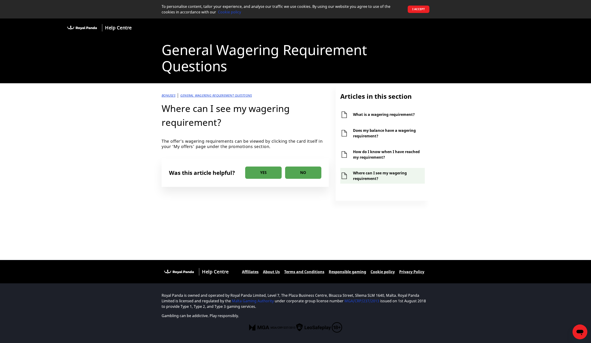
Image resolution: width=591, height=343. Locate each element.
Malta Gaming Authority (253, 300)
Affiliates (250, 271)
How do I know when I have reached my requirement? (386, 154)
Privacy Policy (411, 271)
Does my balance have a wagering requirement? (384, 133)
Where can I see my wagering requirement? (380, 175)
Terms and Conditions (304, 271)
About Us (271, 271)
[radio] (263, 173)
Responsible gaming (347, 271)
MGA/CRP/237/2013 (361, 300)
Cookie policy (229, 12)
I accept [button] (418, 9)
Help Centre (118, 28)
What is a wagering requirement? (384, 114)
